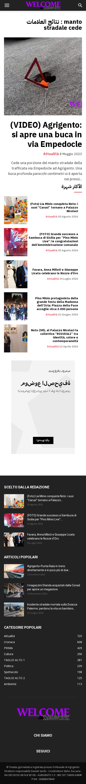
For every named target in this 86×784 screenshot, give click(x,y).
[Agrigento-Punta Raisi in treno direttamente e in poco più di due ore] (14, 571)
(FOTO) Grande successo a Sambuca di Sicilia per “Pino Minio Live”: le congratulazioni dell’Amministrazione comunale (53, 239)
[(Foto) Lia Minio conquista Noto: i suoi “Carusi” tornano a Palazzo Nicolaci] (15, 210)
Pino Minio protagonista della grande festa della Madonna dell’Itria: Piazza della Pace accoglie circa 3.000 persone (56, 303)
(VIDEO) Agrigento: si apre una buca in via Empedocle (46, 134)
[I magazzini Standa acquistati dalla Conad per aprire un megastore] (14, 590)
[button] (6, 5)
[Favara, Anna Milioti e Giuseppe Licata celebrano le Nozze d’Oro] (15, 274)
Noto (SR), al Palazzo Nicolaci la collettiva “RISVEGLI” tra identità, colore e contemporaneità (54, 335)
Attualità (51, 154)
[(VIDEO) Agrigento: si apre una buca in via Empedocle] (43, 76)
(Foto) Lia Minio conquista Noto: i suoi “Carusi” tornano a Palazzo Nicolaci (54, 207)
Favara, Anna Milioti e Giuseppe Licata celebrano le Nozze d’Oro (55, 271)
